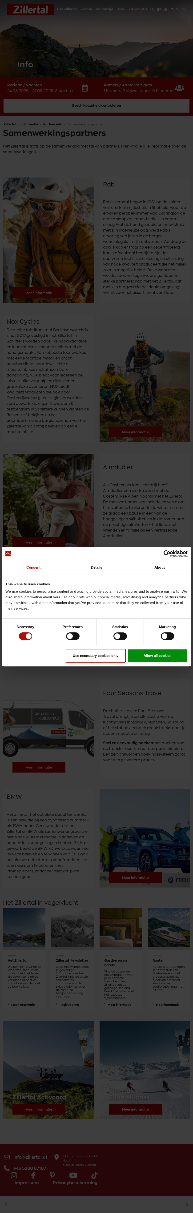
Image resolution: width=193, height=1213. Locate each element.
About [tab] (159, 567)
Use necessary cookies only (95, 656)
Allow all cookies (157, 656)
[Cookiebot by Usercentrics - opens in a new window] (167, 553)
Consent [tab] (33, 567)
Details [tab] (96, 567)
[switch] (73, 636)
